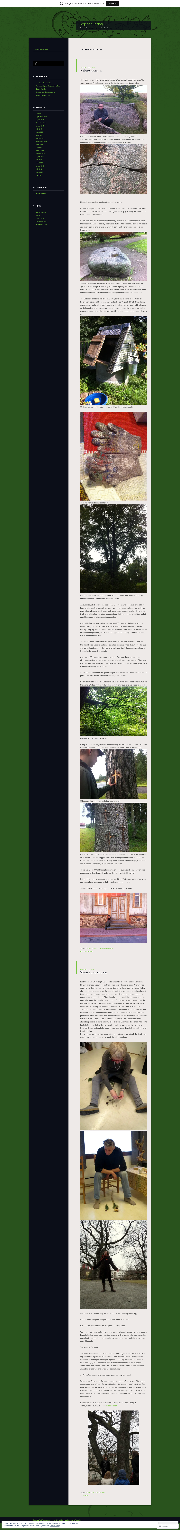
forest (94, 948)
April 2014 (39, 147)
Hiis (97, 948)
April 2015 (39, 135)
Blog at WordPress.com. (41, 1520)
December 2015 (41, 123)
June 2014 (39, 144)
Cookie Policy (55, 1526)
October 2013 (40, 153)
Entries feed (40, 218)
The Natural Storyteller (43, 83)
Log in (38, 215)
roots (92, 1492)
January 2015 (40, 138)
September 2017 (41, 117)
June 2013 (39, 163)
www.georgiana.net (41, 49)
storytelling (109, 948)
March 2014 (40, 150)
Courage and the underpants (45, 92)
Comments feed (41, 221)
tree (103, 1492)
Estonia (88, 948)
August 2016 (40, 120)
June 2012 (39, 172)
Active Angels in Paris (43, 95)
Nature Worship (91, 70)
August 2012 (40, 166)
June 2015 (39, 132)
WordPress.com (41, 224)
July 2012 (39, 169)
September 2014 (41, 141)
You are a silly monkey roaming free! (48, 86)
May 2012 (39, 175)
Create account (41, 212)
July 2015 (39, 129)
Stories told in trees (93, 972)
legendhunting (91, 24)
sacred (102, 948)
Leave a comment (86, 951)
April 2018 (39, 113)
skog (96, 1492)
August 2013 (40, 157)
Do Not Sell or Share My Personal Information (65, 1520)
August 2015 (40, 126)
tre (100, 1492)
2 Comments (84, 1495)
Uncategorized (41, 194)
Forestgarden (111, 1406)
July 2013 (39, 160)
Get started (112, 3)
